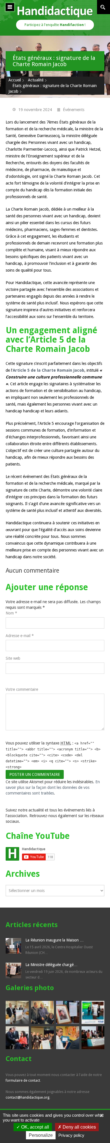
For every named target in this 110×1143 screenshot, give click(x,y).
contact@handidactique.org (27, 1097)
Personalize (41, 1135)
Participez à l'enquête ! (55, 25)
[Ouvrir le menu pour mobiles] (10, 7)
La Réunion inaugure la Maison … (54, 940)
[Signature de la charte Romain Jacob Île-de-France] (67, 1012)
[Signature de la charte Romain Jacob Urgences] (42, 1037)
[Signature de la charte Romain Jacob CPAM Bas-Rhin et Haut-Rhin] (17, 1012)
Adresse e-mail (20, 635)
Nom (11, 613)
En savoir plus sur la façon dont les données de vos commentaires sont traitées (53, 787)
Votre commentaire (22, 689)
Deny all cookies (78, 1127)
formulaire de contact (23, 1081)
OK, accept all (34, 1127)
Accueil (14, 80)
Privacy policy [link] (71, 1135)
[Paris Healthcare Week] (93, 1012)
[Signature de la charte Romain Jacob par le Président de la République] (17, 1037)
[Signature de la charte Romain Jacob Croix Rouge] (67, 1037)
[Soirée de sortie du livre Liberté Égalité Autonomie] (42, 1012)
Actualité (35, 80)
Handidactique (55, 11)
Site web (13, 658)
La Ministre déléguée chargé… (51, 964)
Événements (73, 109)
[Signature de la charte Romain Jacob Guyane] (93, 1037)
